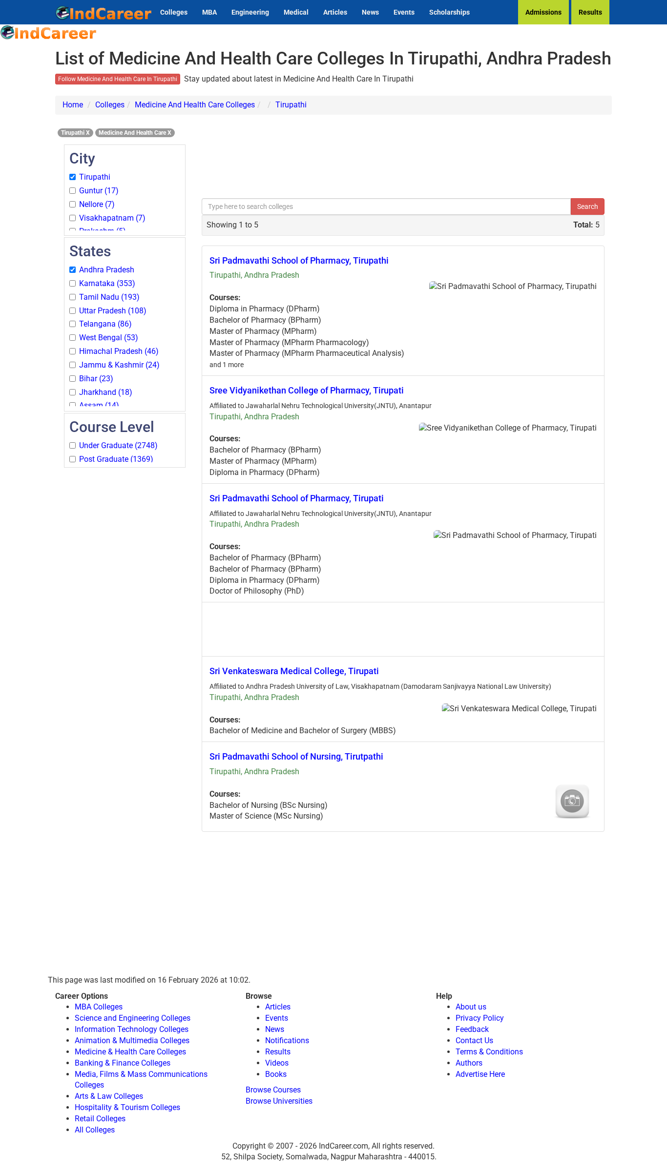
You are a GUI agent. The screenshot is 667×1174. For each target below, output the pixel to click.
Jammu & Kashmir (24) (119, 365)
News (370, 12)
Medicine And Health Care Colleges (195, 104)
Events (404, 12)
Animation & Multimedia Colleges (132, 1040)
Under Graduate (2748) (118, 445)
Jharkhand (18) (105, 392)
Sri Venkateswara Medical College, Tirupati (294, 671)
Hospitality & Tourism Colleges (127, 1107)
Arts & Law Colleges (109, 1096)
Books (276, 1074)
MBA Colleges (99, 1006)
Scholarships (449, 12)
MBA (209, 12)
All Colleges (95, 1129)
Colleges (174, 12)
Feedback (472, 1029)
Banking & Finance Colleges (122, 1063)
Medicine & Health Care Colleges (130, 1051)
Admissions (543, 12)
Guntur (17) (99, 190)
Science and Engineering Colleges (132, 1018)
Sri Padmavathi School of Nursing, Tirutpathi (296, 756)
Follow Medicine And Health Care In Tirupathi (117, 79)
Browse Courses (273, 1089)
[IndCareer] (49, 31)
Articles (335, 12)
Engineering (250, 12)
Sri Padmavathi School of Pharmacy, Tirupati (296, 498)
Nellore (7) (97, 204)
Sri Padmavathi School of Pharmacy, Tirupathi (299, 260)
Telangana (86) (105, 324)
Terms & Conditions (489, 1051)
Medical (296, 12)
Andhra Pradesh (106, 269)
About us (471, 1006)
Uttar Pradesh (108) (112, 310)
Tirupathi (291, 104)
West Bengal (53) (108, 337)
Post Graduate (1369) (116, 459)
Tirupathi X (75, 132)
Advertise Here (480, 1074)
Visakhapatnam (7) (112, 218)
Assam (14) (99, 405)
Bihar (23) (96, 378)
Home (73, 104)
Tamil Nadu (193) (109, 297)
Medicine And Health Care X (135, 132)
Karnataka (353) (107, 283)
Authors (469, 1063)
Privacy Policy (480, 1018)
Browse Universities (279, 1101)
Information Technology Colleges (131, 1029)
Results (590, 12)
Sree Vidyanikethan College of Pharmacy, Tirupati (306, 390)
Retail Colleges (100, 1118)
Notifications (287, 1040)
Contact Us (474, 1040)
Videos (277, 1063)
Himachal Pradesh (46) (119, 351)
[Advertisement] (125, 615)
